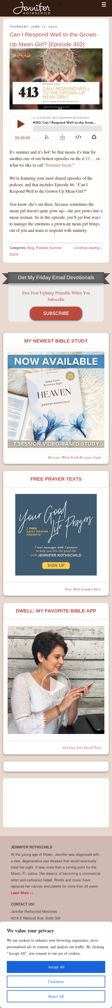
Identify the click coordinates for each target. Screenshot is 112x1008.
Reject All (56, 996)
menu (104, 4)
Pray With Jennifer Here (83, 589)
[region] (56, 965)
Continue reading (88, 247)
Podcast (42, 247)
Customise (56, 981)
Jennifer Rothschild (33, 8)
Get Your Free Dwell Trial (82, 747)
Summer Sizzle (59, 165)
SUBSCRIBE (56, 313)
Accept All (56, 966)
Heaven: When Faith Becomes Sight (74, 457)
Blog (30, 247)
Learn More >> (22, 892)
